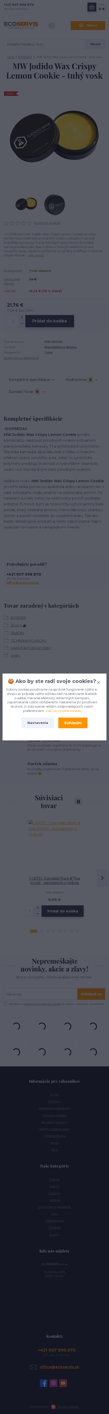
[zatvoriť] (98, 682)
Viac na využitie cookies (63, 711)
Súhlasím (73, 723)
